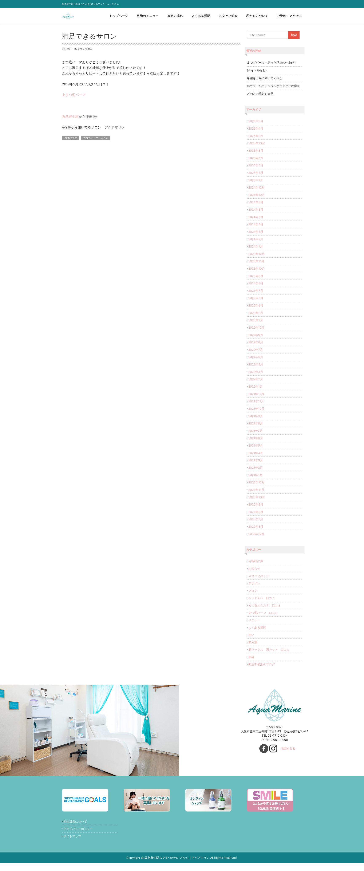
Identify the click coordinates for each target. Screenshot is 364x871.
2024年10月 (256, 195)
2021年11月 (256, 401)
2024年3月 (255, 231)
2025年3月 (255, 172)
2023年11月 (256, 261)
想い (251, 635)
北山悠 (66, 48)
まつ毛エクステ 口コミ (264, 605)
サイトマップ (72, 836)
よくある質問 (200, 15)
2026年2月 (255, 136)
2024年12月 (256, 187)
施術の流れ (175, 15)
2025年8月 (255, 150)
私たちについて (257, 15)
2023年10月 (256, 268)
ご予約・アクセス (289, 15)
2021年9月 (255, 416)
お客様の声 (70, 137)
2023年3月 (255, 305)
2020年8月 (255, 512)
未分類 (252, 642)
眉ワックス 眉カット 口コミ (269, 649)
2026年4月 (255, 128)
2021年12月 (256, 394)
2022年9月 (255, 335)
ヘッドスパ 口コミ (261, 598)
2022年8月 (255, 342)
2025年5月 (255, 165)
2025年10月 (256, 143)
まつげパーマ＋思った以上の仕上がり (272, 62)
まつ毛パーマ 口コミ (95, 137)
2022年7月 (255, 349)
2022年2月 (255, 379)
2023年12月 (256, 254)
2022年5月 (255, 357)
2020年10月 (256, 497)
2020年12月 (256, 482)
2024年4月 (255, 224)
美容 (251, 657)
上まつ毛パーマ (74, 95)
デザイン (254, 583)
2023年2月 (255, 312)
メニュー (254, 620)
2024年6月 (255, 209)
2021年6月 (255, 438)
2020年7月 (255, 519)
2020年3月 (255, 526)
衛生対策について (75, 821)
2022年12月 (256, 327)
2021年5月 (255, 445)
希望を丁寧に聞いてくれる (264, 78)
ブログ (252, 590)
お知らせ (254, 568)
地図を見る (288, 748)
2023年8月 (255, 283)
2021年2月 (255, 467)
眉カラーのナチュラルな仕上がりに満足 (273, 86)
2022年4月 (255, 364)
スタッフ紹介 (228, 15)
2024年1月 (255, 246)
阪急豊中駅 (70, 116)
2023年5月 (255, 298)
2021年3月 (255, 460)
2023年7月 (255, 290)
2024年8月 (255, 202)
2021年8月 (255, 423)
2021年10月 (256, 408)
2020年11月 (256, 489)
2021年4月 (255, 453)
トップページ (118, 15)
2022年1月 (255, 386)
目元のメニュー (148, 15)
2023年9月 (255, 276)
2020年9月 (255, 504)
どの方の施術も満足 (260, 93)
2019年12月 (256, 534)
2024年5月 (255, 217)
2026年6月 (255, 121)
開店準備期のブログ (261, 664)
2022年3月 (255, 371)
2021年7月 (255, 430)
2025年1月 (255, 180)
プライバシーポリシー (78, 829)
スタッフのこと (258, 576)
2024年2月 (255, 239)
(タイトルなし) (257, 70)
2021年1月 (255, 475)
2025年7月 (255, 158)
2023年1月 (255, 320)
